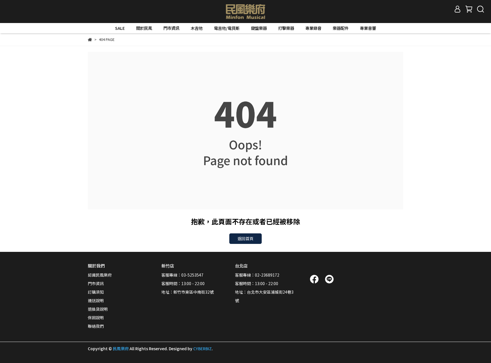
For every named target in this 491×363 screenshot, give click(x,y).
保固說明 (96, 317)
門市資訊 (171, 28)
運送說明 (96, 300)
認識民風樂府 (100, 275)
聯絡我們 (96, 326)
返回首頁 (245, 238)
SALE (120, 28)
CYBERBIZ (202, 348)
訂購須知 (96, 292)
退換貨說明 (98, 309)
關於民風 (144, 28)
